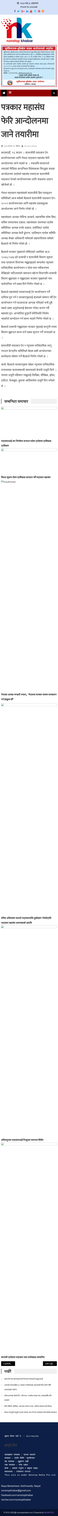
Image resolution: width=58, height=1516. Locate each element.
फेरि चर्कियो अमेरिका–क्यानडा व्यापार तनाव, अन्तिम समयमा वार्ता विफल (28, 1406)
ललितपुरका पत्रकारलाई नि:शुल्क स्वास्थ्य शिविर (22, 1140)
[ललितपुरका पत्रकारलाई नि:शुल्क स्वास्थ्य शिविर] (29, 1031)
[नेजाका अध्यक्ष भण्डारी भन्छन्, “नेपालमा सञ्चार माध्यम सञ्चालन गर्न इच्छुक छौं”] (29, 586)
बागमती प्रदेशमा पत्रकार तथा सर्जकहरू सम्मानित (22, 1357)
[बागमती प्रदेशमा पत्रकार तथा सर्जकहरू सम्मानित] (29, 1248)
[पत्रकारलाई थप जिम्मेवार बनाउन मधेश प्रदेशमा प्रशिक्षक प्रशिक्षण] (29, 422)
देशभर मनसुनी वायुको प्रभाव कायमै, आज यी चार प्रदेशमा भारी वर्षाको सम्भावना (30, 1412)
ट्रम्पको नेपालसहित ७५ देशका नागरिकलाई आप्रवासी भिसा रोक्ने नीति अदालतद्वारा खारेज (27, 1387)
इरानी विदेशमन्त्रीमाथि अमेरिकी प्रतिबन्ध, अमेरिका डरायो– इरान (10, 1363)
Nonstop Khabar (30, 146)
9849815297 (49, 1512)
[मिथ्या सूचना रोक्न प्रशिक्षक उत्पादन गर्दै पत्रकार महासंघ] (29, 461)
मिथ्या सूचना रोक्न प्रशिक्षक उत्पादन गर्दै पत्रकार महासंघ (26, 477)
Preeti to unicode (29, 7)
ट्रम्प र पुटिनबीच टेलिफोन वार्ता (51, 1363)
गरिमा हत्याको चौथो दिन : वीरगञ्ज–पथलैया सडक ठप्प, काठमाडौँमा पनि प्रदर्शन (28, 1398)
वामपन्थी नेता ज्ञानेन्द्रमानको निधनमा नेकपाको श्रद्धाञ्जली (23, 1378)
